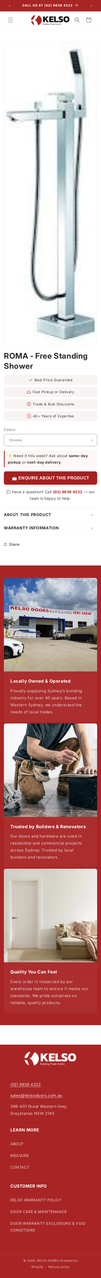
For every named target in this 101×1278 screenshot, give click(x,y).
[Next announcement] (91, 5)
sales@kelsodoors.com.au (36, 1095)
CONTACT (19, 1167)
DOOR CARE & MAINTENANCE (38, 1211)
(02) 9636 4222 (68, 492)
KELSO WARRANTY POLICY (36, 1200)
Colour (9, 429)
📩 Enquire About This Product (50, 478)
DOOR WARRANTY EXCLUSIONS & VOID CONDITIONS (48, 1226)
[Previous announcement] (9, 5)
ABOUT (17, 1144)
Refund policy (59, 1267)
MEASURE (19, 1155)
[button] (10, 20)
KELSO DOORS (48, 1260)
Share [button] (14, 544)
